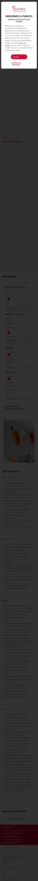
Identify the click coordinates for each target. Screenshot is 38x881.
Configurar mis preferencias (16, 64)
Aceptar (16, 57)
